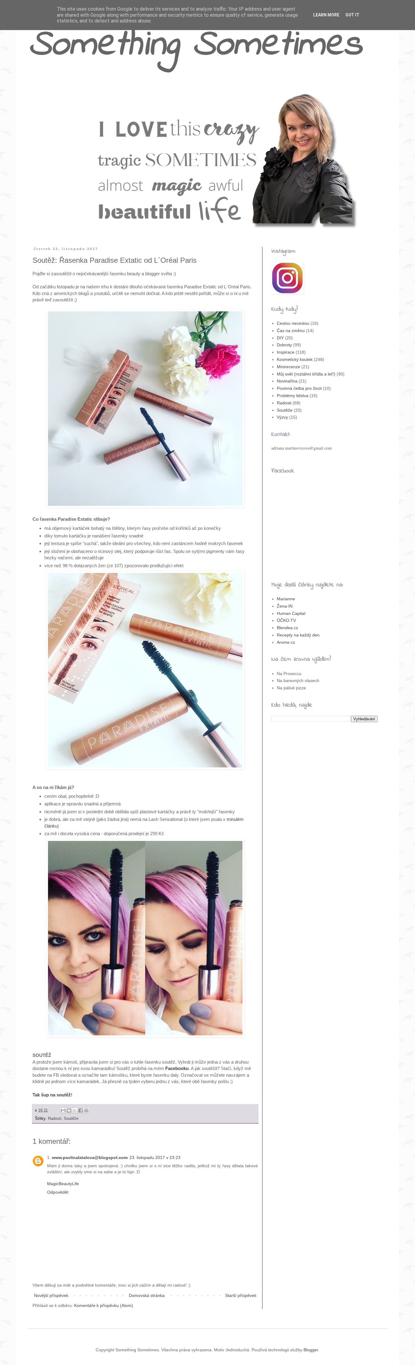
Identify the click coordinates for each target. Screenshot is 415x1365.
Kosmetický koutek (295, 359)
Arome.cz (286, 642)
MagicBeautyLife (63, 1183)
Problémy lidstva (292, 395)
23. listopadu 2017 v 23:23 (154, 1157)
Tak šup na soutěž (52, 1094)
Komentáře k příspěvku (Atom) (103, 1305)
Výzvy (282, 417)
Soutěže (71, 1118)
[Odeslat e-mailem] (63, 1110)
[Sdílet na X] (75, 1110)
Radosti (54, 1118)
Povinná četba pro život (299, 388)
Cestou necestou (293, 323)
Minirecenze (288, 366)
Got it (352, 14)
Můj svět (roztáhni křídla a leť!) (306, 374)
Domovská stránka (147, 1295)
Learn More (326, 14)
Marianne (286, 598)
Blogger (311, 1349)
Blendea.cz (287, 627)
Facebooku (177, 1068)
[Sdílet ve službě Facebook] (80, 1110)
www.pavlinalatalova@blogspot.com (90, 1157)
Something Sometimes (195, 45)
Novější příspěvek (51, 1295)
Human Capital (291, 613)
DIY (280, 337)
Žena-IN (285, 606)
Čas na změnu (291, 330)
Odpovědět (57, 1192)
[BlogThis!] (69, 1110)
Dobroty (284, 344)
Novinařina (287, 381)
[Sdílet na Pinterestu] (86, 1110)
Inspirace (285, 352)
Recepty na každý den (298, 635)
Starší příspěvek (240, 1295)
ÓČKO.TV (286, 620)
